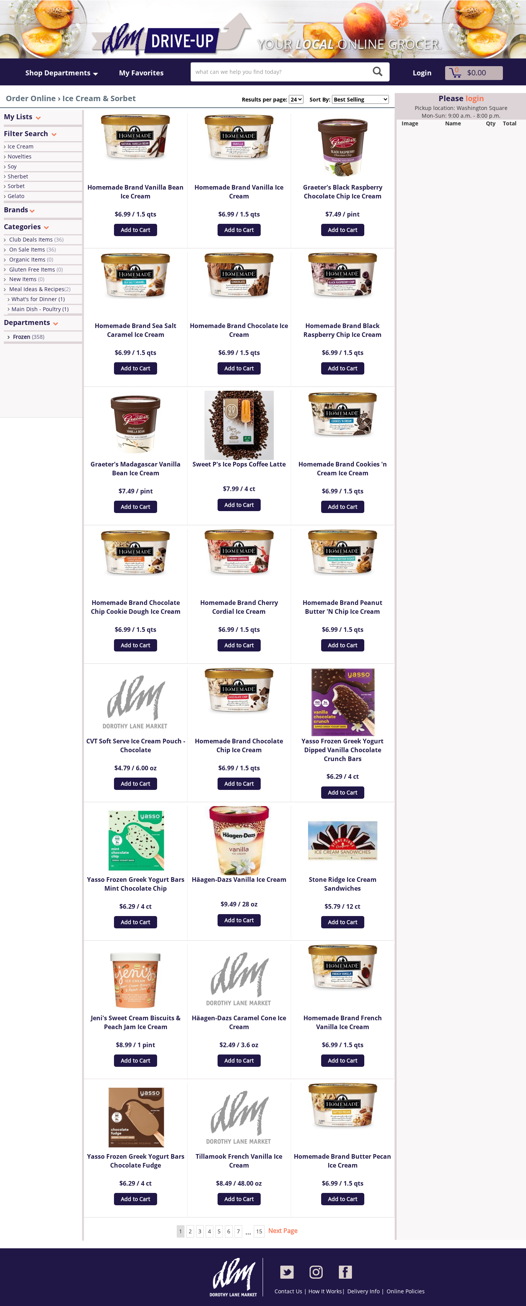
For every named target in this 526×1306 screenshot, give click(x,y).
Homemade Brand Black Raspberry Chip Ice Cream (342, 330)
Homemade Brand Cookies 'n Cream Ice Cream (342, 468)
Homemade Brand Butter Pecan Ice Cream (342, 1160)
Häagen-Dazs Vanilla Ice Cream (239, 879)
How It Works (325, 1291)
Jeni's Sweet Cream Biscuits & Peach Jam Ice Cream (136, 1022)
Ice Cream (21, 146)
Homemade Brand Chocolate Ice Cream (239, 330)
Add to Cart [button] (135, 229)
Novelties (20, 156)
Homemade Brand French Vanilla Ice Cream (342, 1022)
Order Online (31, 98)
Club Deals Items (36, 239)
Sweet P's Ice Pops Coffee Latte (239, 464)
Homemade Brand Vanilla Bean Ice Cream (135, 191)
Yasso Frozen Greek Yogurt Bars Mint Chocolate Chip (135, 884)
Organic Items (31, 259)
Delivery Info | (365, 1291)
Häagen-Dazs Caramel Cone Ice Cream (239, 1022)
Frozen (28, 336)
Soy (12, 166)
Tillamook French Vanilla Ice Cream (239, 1160)
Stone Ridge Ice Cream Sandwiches (343, 884)
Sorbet (16, 186)
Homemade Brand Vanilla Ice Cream (238, 191)
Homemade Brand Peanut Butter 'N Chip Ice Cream (342, 607)
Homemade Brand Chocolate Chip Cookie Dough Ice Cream (136, 607)
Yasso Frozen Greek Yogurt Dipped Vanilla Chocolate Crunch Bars (343, 750)
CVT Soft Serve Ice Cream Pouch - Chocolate (135, 745)
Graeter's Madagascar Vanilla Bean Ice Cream (135, 468)
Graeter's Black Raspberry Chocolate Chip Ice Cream (342, 191)
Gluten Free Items (36, 269)
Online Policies (406, 1291)
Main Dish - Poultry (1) (40, 309)
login (475, 98)
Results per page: (264, 99)
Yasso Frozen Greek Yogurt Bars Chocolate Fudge (135, 1160)
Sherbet (18, 176)
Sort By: (316, 99)
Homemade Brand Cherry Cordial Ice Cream (239, 607)
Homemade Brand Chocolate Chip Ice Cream (239, 745)
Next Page (283, 1230)
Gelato (16, 196)
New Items (26, 279)
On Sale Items (32, 249)
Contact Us (289, 1291)
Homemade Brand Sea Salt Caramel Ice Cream (135, 330)
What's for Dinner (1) (38, 299)
